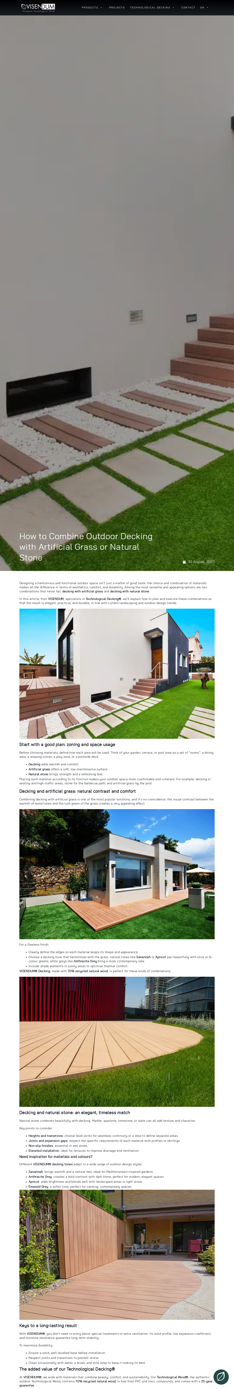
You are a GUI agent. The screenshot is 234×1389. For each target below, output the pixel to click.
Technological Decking (150, 8)
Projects (117, 8)
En (202, 8)
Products (90, 8)
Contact (188, 8)
